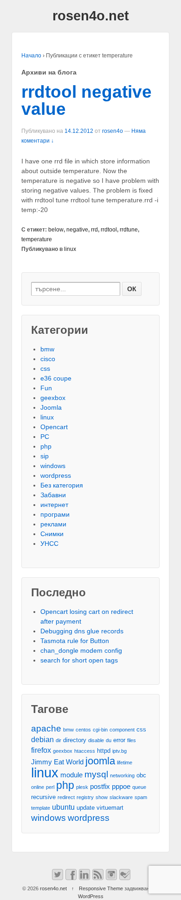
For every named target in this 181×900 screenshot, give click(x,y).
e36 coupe (55, 378)
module (71, 775)
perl (50, 787)
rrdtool (109, 229)
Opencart (54, 427)
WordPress (90, 896)
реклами (53, 524)
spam (141, 797)
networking (122, 775)
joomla (100, 761)
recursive (43, 797)
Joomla (51, 407)
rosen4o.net (90, 15)
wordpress (55, 475)
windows (52, 465)
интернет (54, 504)
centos (83, 729)
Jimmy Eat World (57, 762)
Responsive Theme (101, 888)
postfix (100, 786)
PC (44, 436)
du (108, 740)
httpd (103, 750)
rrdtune (129, 229)
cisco (47, 358)
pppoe (121, 786)
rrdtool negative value (86, 100)
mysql (96, 774)
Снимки (52, 534)
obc (141, 775)
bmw (47, 349)
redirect (66, 797)
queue (139, 787)
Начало (31, 55)
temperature (36, 239)
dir (58, 740)
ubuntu (63, 807)
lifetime (124, 762)
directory (74, 740)
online (37, 787)
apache (46, 728)
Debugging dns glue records (81, 631)
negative (77, 229)
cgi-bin (100, 729)
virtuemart (110, 807)
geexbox (52, 397)
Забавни (53, 495)
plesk (82, 787)
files (131, 740)
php (46, 446)
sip (44, 456)
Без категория (61, 485)
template (40, 808)
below (56, 229)
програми (55, 514)
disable (96, 740)
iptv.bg (119, 751)
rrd (94, 229)
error (119, 740)
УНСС (49, 543)
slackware (121, 797)
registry (85, 797)
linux (70, 249)
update (86, 807)
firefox (41, 750)
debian (42, 739)
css (45, 368)
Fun (46, 388)
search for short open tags (79, 660)
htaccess (84, 751)
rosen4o (112, 131)
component (122, 729)
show (102, 797)
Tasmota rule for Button (74, 640)
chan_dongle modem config (81, 650)
